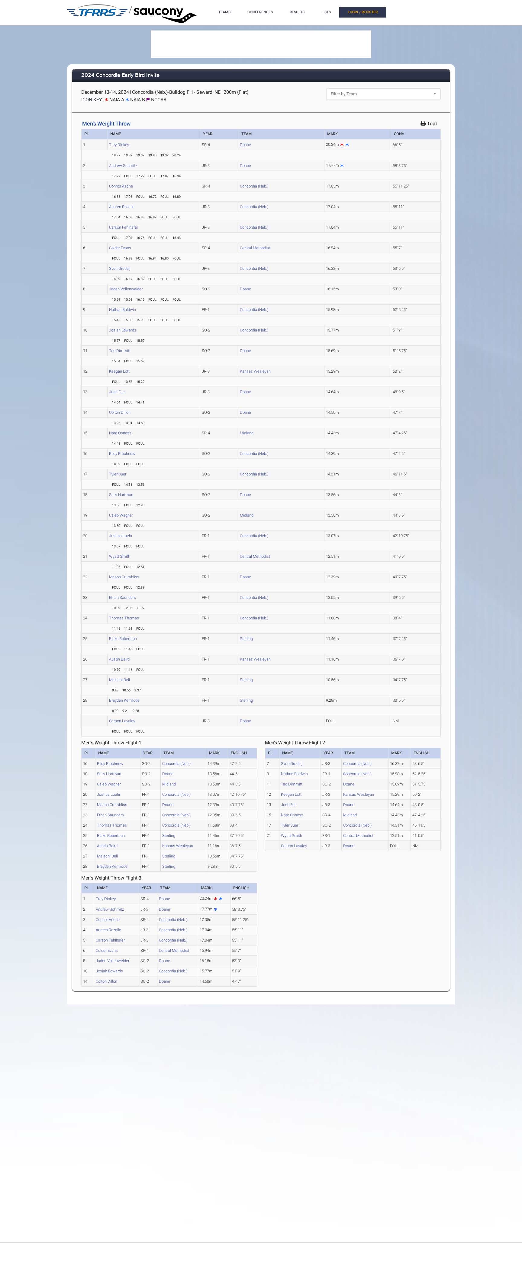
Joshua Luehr (120, 536)
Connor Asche (121, 186)
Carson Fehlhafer (123, 227)
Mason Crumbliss (124, 577)
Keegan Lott (119, 371)
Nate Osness (120, 433)
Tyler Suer (117, 474)
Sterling (246, 638)
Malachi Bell (119, 679)
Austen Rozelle (121, 206)
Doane (245, 144)
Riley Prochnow (122, 453)
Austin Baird (119, 659)
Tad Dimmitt (119, 350)
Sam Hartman (121, 494)
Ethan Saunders (122, 597)
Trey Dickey (119, 144)
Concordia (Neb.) (254, 186)
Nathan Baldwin (122, 309)
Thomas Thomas (124, 618)
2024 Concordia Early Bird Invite (120, 75)
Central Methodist (255, 248)
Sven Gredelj (119, 268)
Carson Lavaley (122, 721)
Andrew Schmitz (123, 165)
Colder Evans (120, 248)
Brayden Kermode (124, 700)
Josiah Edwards (122, 330)
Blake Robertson (123, 638)
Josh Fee (117, 392)
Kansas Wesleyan (255, 371)
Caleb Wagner (121, 515)
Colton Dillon (119, 412)
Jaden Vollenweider (126, 289)
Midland (246, 433)
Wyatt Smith (119, 556)
